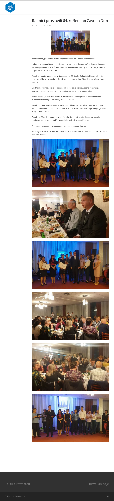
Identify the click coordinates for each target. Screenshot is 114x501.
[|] (10, 6)
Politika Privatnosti (17, 484)
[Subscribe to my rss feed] (108, 496)
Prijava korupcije (98, 484)
